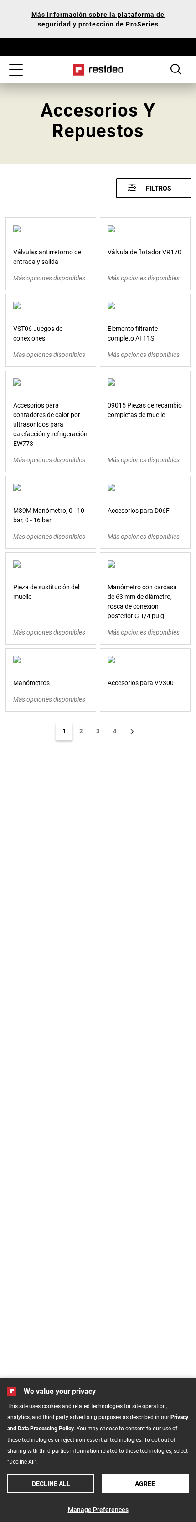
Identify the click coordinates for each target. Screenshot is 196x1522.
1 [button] (64, 731)
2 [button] (81, 731)
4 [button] (114, 731)
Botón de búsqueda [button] (175, 69)
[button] (153, 188)
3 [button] (97, 731)
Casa (98, 69)
